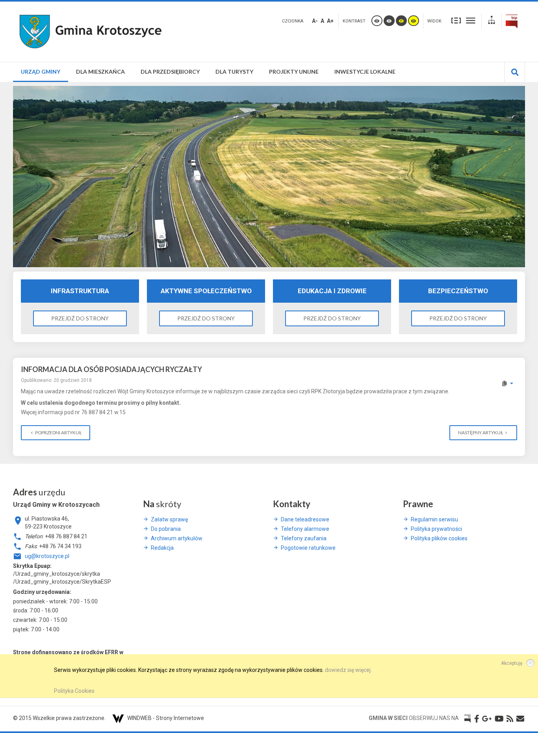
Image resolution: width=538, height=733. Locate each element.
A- (315, 21)
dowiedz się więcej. (348, 670)
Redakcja (162, 548)
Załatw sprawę (169, 519)
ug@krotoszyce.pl (47, 556)
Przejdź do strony (80, 318)
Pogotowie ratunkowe (308, 548)
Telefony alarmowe (305, 529)
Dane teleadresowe (305, 519)
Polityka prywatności (436, 529)
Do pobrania (166, 529)
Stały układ (456, 20)
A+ (330, 21)
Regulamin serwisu (434, 519)
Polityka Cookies (74, 691)
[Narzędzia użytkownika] (507, 383)
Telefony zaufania (304, 538)
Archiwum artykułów (176, 538)
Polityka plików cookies (439, 538)
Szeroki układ (470, 20)
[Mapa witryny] (491, 21)
